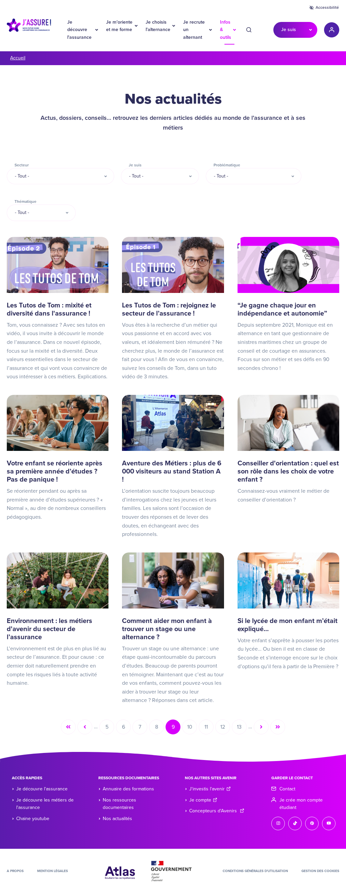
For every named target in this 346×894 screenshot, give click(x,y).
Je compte (200, 800)
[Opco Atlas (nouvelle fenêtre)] (120, 870)
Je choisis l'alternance (158, 25)
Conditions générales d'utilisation (255, 871)
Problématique (227, 165)
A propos (15, 871)
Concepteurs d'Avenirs (213, 811)
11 (209, 729)
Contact (287, 789)
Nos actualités (117, 818)
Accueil (17, 58)
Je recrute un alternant (194, 29)
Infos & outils (225, 29)
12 (225, 729)
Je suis (288, 29)
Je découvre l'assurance (79, 29)
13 (242, 729)
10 (192, 729)
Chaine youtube (32, 818)
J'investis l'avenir (207, 789)
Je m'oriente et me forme (119, 25)
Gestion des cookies (320, 871)
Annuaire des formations (128, 789)
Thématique (25, 201)
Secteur (22, 165)
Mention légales (52, 871)
